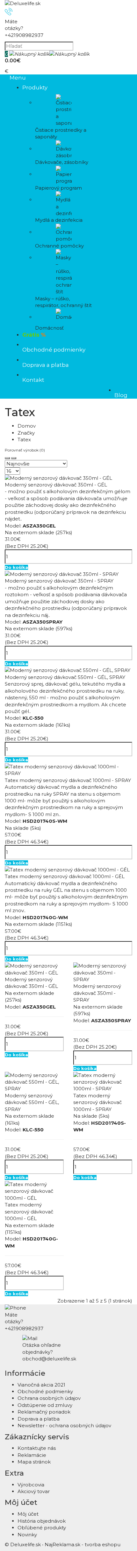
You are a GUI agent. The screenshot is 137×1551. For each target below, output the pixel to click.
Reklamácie (32, 1455)
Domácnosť (49, 328)
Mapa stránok (34, 1462)
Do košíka (16, 567)
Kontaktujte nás (37, 1448)
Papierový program (58, 188)
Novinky (27, 1535)
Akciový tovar (34, 1491)
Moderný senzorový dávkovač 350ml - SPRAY (59, 581)
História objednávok (42, 1521)
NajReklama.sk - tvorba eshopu (82, 1544)
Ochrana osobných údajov (49, 1398)
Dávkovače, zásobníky (61, 162)
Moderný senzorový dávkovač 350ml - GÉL (56, 485)
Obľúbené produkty (42, 1528)
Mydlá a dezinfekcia (59, 220)
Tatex (24, 440)
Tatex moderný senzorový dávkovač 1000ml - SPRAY (68, 780)
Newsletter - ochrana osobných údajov (64, 1425)
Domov (27, 426)
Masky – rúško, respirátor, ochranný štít (63, 302)
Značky (26, 433)
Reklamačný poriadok (44, 1412)
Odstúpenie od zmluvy (45, 1405)
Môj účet (28, 1514)
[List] (13, 458)
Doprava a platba (39, 1419)
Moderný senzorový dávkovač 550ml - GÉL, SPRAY (65, 677)
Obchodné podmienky (45, 1391)
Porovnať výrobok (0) (25, 450)
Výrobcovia (31, 1485)
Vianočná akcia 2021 (41, 1385)
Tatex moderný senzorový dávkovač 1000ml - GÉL (65, 876)
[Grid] (7, 458)
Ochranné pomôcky (59, 246)
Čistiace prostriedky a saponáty (60, 133)
